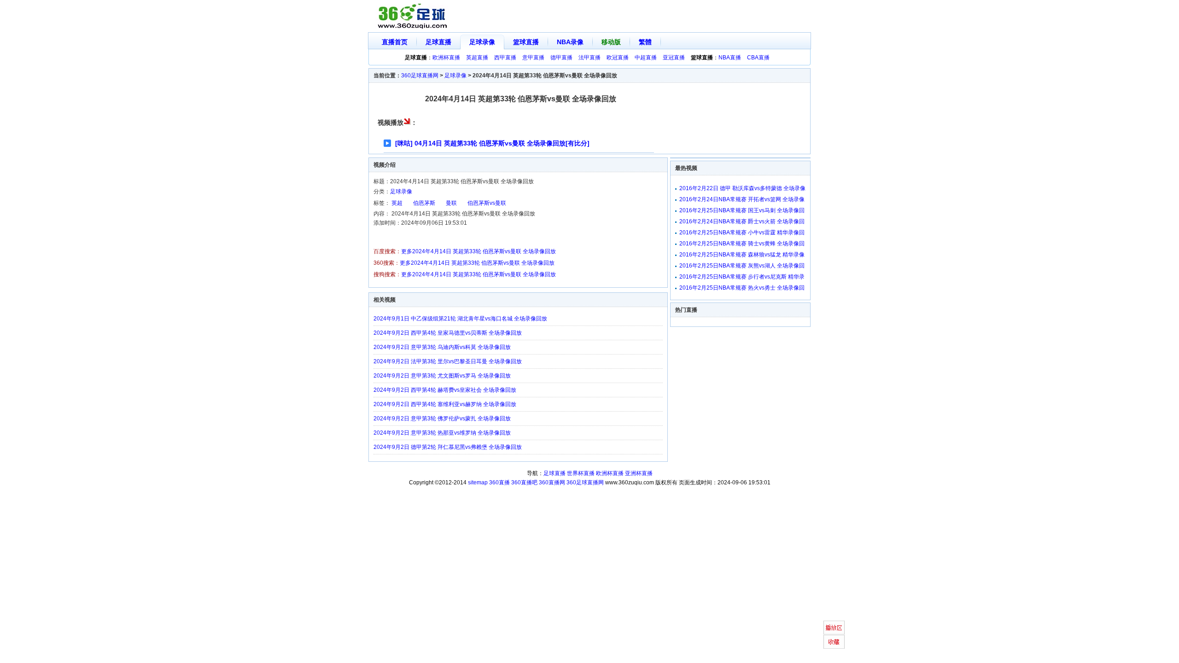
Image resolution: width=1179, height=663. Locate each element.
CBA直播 (758, 57)
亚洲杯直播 (639, 473)
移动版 (611, 42)
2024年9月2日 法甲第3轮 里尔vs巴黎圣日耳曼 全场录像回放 (448, 361)
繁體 (645, 42)
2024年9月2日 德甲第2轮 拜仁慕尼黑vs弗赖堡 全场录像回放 (448, 447)
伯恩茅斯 (424, 203)
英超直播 (477, 57)
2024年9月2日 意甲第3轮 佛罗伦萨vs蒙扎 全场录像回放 (442, 418)
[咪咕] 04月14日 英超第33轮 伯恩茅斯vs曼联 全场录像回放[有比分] (492, 143)
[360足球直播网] (412, 16)
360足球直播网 (419, 75)
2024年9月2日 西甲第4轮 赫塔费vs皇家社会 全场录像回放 (445, 390)
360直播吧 (524, 482)
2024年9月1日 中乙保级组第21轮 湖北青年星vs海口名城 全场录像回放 (460, 318)
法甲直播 (589, 57)
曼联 (451, 203)
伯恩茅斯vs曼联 (486, 203)
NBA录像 (570, 42)
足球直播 (438, 42)
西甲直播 (505, 57)
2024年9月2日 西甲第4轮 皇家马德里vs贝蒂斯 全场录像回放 (448, 333)
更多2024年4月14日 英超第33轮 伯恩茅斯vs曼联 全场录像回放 (478, 251)
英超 (397, 203)
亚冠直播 (674, 57)
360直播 (499, 482)
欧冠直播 (618, 57)
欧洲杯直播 (446, 57)
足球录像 (482, 42)
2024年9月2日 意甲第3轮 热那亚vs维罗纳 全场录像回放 (442, 433)
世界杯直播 (581, 473)
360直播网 (552, 482)
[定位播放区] (834, 627)
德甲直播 (561, 57)
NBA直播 (729, 57)
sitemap (478, 482)
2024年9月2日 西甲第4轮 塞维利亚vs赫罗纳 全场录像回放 (445, 404)
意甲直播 (533, 57)
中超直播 (646, 57)
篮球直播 (526, 42)
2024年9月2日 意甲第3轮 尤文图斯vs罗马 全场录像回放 (442, 375)
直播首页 (395, 42)
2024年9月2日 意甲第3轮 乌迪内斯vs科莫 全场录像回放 (442, 347)
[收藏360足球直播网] (834, 642)
